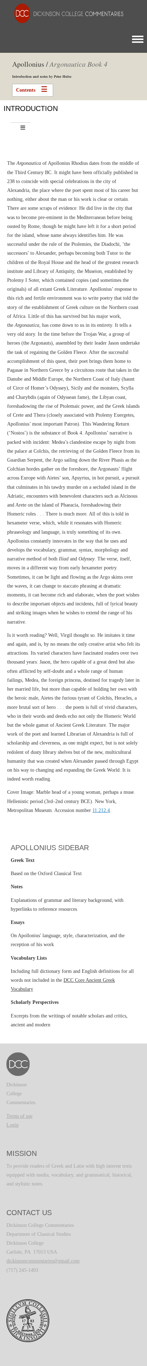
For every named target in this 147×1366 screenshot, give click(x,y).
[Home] (65, 13)
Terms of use (19, 1116)
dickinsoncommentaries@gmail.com (43, 1261)
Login (12, 1125)
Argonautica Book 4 (78, 63)
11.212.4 (101, 810)
